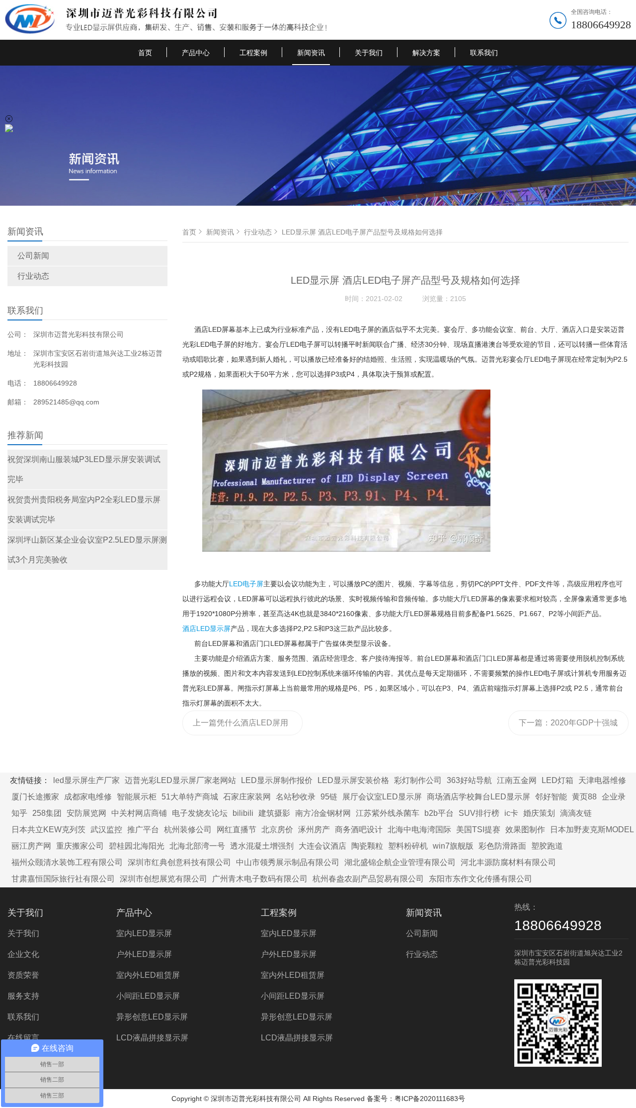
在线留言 (23, 1037)
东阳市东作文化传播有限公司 (480, 878)
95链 (328, 796)
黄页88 (584, 796)
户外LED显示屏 (144, 954)
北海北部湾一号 (197, 846)
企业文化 (23, 954)
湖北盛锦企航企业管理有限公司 (400, 862)
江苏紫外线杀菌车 (387, 813)
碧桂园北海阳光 (136, 846)
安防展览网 (86, 813)
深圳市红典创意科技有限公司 (179, 862)
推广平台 (143, 829)
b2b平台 (439, 813)
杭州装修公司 (188, 829)
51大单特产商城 (189, 796)
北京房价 (277, 829)
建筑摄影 (274, 813)
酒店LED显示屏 (206, 629)
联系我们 (484, 53)
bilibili (243, 813)
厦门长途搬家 (35, 796)
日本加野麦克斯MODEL (592, 829)
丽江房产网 (31, 846)
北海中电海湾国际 (419, 829)
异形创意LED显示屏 (152, 1017)
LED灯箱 (557, 780)
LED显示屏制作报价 (277, 780)
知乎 (19, 813)
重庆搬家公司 (80, 846)
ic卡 (511, 813)
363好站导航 (469, 780)
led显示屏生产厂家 (86, 780)
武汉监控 (106, 829)
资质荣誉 (23, 975)
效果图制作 (525, 829)
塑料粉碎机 (408, 846)
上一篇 (240, 726)
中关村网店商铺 (139, 813)
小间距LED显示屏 (148, 996)
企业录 (614, 796)
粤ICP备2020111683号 (430, 1099)
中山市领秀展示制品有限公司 (287, 862)
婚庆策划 (539, 813)
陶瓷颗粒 (367, 846)
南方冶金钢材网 (323, 813)
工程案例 (253, 53)
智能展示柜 (137, 796)
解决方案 (426, 53)
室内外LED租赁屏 (148, 975)
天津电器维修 (602, 780)
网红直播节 (236, 829)
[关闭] (9, 119)
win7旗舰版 (453, 846)
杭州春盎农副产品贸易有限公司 (368, 878)
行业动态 (33, 276)
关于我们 (369, 53)
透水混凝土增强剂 (262, 846)
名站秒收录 (296, 796)
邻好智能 (551, 796)
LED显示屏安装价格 (353, 780)
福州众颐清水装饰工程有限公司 (67, 862)
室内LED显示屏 (144, 933)
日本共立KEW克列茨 (48, 829)
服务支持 (23, 996)
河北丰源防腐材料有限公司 (508, 862)
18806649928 (601, 24)
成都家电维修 (88, 796)
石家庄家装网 (247, 796)
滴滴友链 (576, 813)
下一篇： (568, 726)
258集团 (47, 813)
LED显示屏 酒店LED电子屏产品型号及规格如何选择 (362, 232)
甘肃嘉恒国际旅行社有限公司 (63, 878)
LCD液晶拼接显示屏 (152, 1037)
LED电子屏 (246, 584)
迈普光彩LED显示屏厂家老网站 (180, 780)
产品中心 (196, 53)
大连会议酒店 (322, 846)
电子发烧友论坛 (200, 813)
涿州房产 (314, 829)
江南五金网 (517, 780)
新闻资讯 (311, 53)
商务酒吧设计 (359, 829)
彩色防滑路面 (502, 846)
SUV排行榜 (479, 813)
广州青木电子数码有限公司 (260, 878)
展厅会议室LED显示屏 (382, 796)
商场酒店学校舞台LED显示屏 (478, 796)
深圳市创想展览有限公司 (163, 878)
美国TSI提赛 (478, 829)
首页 (145, 53)
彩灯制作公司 (418, 780)
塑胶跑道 (547, 846)
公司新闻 (33, 255)
